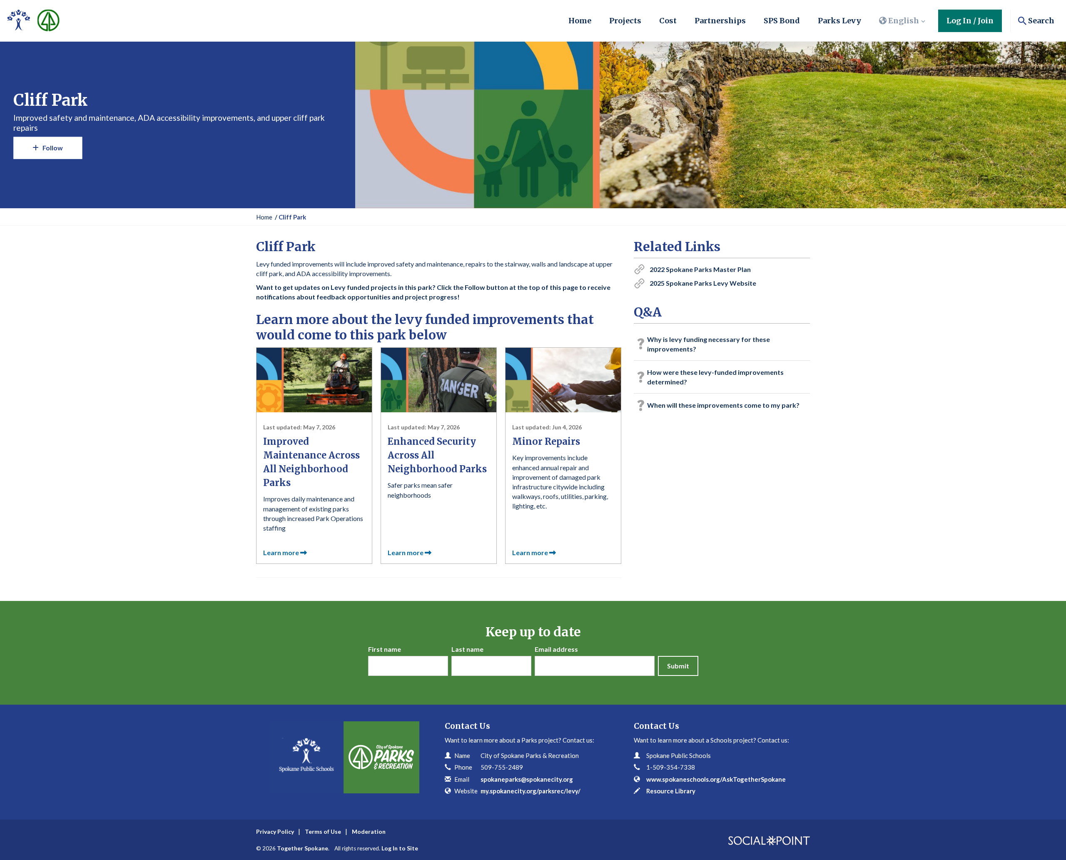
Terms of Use (323, 831)
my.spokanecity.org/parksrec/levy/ (530, 791)
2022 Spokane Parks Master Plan (700, 269)
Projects (625, 20)
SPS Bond (782, 20)
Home (579, 20)
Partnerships (720, 20)
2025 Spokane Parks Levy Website (703, 283)
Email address (556, 649)
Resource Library (670, 791)
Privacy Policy (275, 831)
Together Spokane (302, 848)
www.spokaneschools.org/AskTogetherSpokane (716, 779)
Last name (467, 649)
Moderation (369, 831)
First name (384, 649)
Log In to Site (399, 848)
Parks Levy (839, 20)
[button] (902, 21)
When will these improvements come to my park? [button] (723, 405)
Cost (668, 20)
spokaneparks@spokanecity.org (527, 779)
